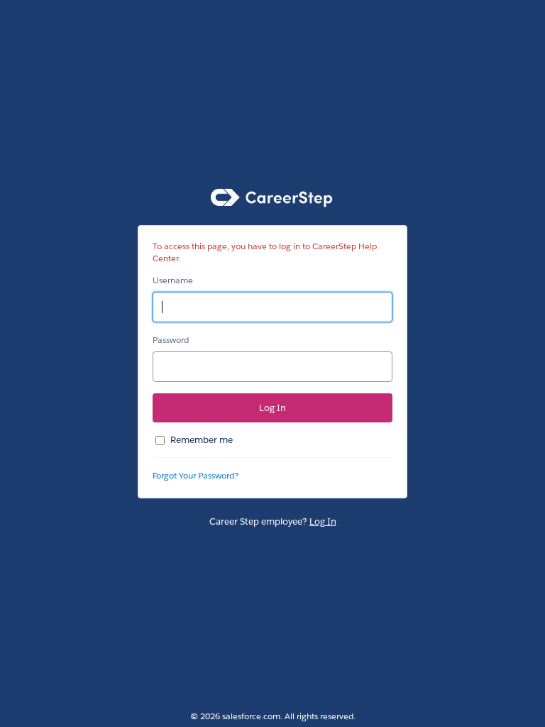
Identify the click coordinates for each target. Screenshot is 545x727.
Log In (322, 521)
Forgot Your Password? (195, 475)
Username (173, 280)
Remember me (201, 440)
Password (171, 340)
